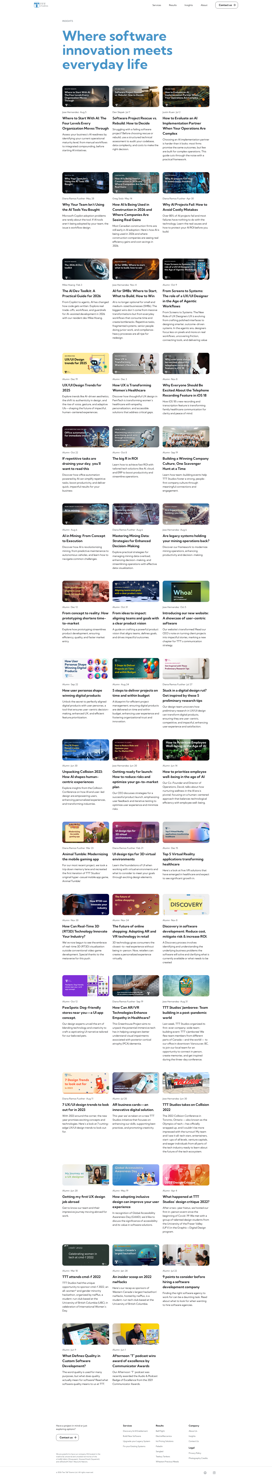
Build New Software (132, 1436)
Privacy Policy (195, 1453)
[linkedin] (214, 1472)
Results (173, 5)
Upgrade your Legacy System (136, 1441)
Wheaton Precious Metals (167, 1461)
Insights (192, 1436)
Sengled (159, 1451)
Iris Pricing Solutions (164, 1441)
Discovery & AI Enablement (135, 1431)
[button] (156, 5)
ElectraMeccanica (164, 1436)
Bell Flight (160, 1431)
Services (156, 5)
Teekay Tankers (163, 1456)
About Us (193, 1431)
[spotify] (205, 1472)
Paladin (159, 1446)
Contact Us (194, 1441)
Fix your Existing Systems (134, 1446)
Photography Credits (198, 1458)
